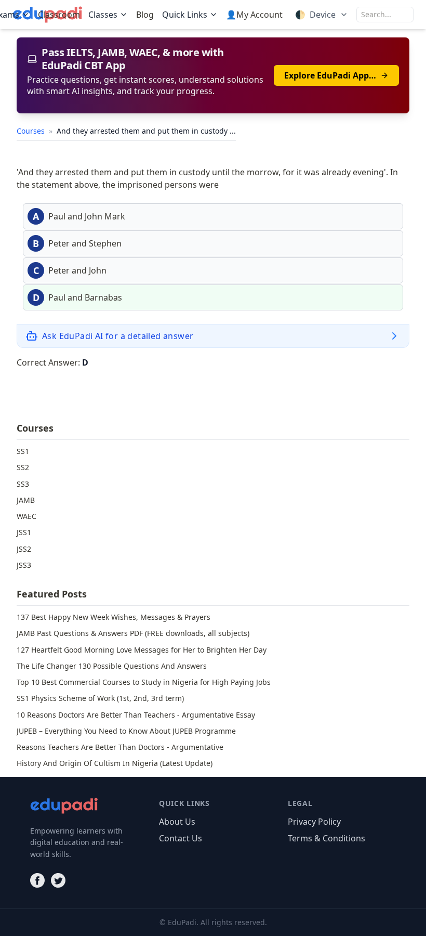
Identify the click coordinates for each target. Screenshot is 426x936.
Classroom (59, 14)
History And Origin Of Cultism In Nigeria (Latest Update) (114, 763)
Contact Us (180, 838)
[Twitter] (58, 880)
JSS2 (24, 549)
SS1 (23, 451)
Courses (32, 131)
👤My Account (254, 14)
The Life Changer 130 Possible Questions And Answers (112, 666)
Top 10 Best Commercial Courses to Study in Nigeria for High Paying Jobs (144, 682)
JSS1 (24, 532)
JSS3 (24, 565)
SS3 (23, 484)
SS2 (23, 467)
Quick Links (184, 14)
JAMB (26, 500)
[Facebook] (37, 880)
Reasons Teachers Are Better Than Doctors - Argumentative (120, 747)
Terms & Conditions (326, 838)
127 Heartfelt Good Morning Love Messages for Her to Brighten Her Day (142, 650)
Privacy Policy (314, 821)
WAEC (26, 516)
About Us (177, 821)
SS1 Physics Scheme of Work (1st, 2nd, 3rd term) (100, 698)
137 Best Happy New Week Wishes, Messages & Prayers (113, 617)
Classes (102, 14)
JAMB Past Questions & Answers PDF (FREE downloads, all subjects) (133, 633)
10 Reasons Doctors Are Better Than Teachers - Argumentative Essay (136, 715)
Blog (145, 14)
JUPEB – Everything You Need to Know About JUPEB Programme (126, 731)
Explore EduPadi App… (330, 75)
